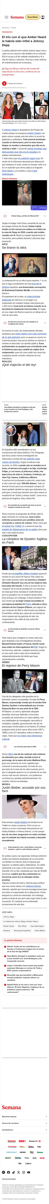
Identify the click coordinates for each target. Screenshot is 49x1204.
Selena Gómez (33, 886)
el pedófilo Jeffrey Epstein (25, 573)
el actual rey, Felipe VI (13, 526)
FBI (36, 647)
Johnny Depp (10, 130)
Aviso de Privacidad (11, 1179)
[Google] (3, 1172)
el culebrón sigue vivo (29, 158)
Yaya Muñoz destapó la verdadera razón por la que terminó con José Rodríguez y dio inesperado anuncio (19, 409)
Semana (5, 28)
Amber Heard (34, 133)
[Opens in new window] (8, 1172)
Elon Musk (7, 171)
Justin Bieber (21, 822)
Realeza (6, 931)
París (28, 604)
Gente (13, 28)
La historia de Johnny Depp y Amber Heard (20, 921)
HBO (10, 754)
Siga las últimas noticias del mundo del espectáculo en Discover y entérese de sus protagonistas (21, 72)
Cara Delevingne (37, 926)
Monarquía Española (22, 931)
